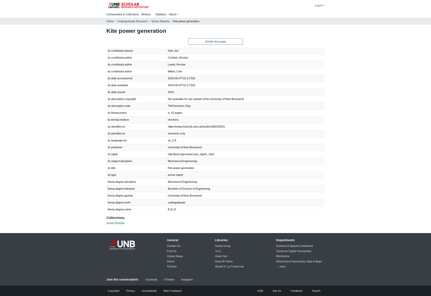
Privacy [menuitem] (130, 291)
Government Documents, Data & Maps (299, 261)
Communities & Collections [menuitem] (122, 14)
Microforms (282, 256)
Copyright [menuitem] (113, 291)
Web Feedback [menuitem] (172, 291)
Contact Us (173, 246)
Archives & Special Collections (294, 246)
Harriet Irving (222, 246)
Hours (170, 261)
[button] (128, 5)
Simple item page (215, 41)
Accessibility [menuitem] (149, 291)
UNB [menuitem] (260, 291)
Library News (175, 256)
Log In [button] (319, 5)
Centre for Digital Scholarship (293, 251)
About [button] (173, 14)
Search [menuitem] (316, 291)
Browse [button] (146, 14)
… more (281, 266)
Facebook (151, 279)
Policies (172, 266)
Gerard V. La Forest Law (229, 266)
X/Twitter (169, 279)
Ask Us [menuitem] (277, 291)
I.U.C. (218, 251)
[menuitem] (147, 14)
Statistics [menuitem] (161, 14)
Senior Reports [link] (160, 21)
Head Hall (221, 256)
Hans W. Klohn (224, 261)
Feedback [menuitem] (297, 291)
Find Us (171, 251)
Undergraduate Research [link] (132, 21)
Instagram (187, 279)
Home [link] (110, 21)
